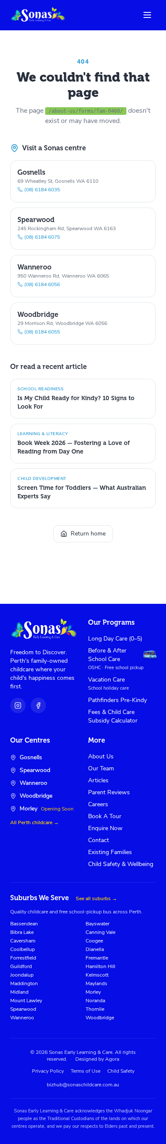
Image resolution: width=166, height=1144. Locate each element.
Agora (112, 1059)
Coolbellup (22, 949)
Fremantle (97, 957)
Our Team (101, 768)
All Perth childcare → (34, 822)
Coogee (94, 940)
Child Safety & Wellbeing (120, 864)
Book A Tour (104, 816)
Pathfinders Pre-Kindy (117, 700)
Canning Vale (100, 932)
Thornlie (95, 1009)
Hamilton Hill (100, 966)
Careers (98, 804)
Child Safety (121, 1071)
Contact (98, 840)
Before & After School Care (107, 655)
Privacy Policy (48, 1071)
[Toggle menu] (147, 14)
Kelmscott (97, 974)
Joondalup (22, 974)
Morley (93, 992)
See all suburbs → (96, 898)
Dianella (95, 949)
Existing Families (110, 852)
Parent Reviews (109, 792)
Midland (19, 992)
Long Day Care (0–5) (115, 639)
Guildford (21, 966)
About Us (101, 756)
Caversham (22, 940)
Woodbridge (100, 1017)
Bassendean (24, 923)
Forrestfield (23, 957)
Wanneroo (22, 1017)
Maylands (96, 983)
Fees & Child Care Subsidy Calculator (112, 716)
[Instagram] (18, 705)
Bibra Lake (22, 932)
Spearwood (23, 1009)
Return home (88, 534)
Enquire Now (105, 828)
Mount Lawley (26, 1000)
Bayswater (97, 923)
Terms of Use (85, 1071)
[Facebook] (38, 705)
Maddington (24, 983)
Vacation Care (106, 680)
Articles (98, 780)
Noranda (95, 1000)
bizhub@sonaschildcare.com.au (83, 1084)
